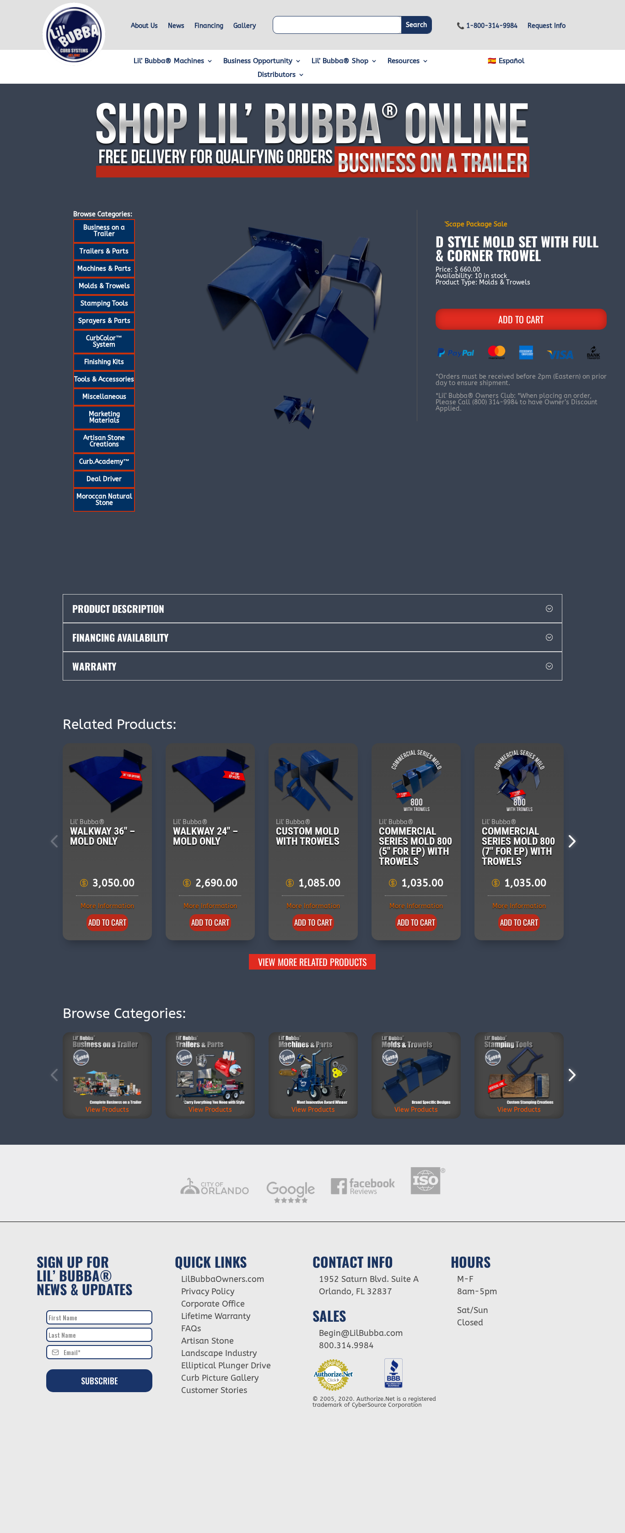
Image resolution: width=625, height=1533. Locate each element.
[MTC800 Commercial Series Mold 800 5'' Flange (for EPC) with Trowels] (416, 781)
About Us (144, 26)
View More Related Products (312, 962)
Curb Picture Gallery (220, 1378)
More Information (107, 906)
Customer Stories (214, 1390)
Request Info (547, 26)
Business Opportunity (257, 61)
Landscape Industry (219, 1353)
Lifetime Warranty (215, 1316)
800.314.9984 (346, 1345)
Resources (404, 61)
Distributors (277, 75)
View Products (107, 1110)
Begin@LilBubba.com (361, 1333)
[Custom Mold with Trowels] (313, 781)
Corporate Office (213, 1304)
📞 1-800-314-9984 (487, 26)
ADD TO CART (521, 319)
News (176, 26)
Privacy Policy (207, 1291)
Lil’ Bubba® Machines (169, 61)
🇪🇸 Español (506, 61)
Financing (208, 26)
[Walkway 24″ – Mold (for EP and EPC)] (210, 781)
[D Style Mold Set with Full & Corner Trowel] (294, 299)
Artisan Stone (207, 1341)
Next (569, 841)
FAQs (191, 1329)
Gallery (244, 26)
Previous (55, 841)
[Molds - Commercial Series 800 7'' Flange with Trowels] (519, 781)
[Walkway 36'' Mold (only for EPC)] (107, 781)
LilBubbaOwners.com (222, 1279)
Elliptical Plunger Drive (226, 1366)
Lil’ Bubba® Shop (340, 61)
